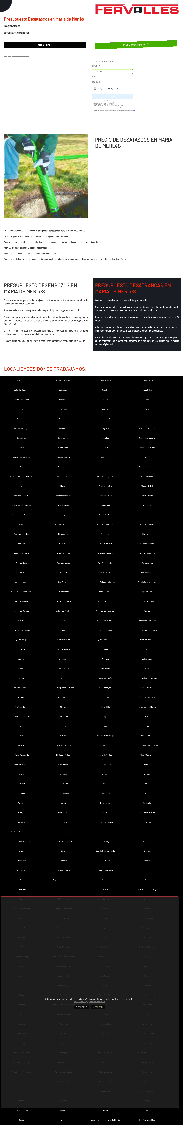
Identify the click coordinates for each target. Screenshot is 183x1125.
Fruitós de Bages (105, 630)
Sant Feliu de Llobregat (105, 582)
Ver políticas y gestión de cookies (89, 1001)
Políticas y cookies (147, 1120)
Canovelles (21, 438)
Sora (147, 1110)
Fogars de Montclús (63, 870)
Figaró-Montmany (21, 880)
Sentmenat (105, 793)
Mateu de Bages (63, 563)
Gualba (147, 851)
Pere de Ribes (21, 563)
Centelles (147, 832)
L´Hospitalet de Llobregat (147, 889)
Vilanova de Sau (105, 543)
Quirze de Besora (105, 639)
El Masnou (147, 822)
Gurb (63, 851)
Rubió (147, 457)
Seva (147, 716)
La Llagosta (63, 630)
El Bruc (147, 764)
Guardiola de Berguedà (105, 851)
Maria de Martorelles (147, 697)
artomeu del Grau (21, 620)
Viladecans (105, 505)
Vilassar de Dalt (147, 486)
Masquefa (105, 534)
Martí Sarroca (147, 563)
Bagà (147, 399)
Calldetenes (63, 447)
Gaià (147, 793)
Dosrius (21, 774)
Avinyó (63, 515)
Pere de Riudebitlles (147, 553)
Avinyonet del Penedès (21, 515)
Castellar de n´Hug (21, 534)
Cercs (105, 832)
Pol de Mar (21, 649)
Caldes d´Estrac (105, 515)
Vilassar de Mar (105, 419)
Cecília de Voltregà (63, 601)
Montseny (63, 419)
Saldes (63, 678)
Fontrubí (21, 803)
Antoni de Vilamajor (147, 467)
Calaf (21, 524)
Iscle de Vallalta (63, 457)
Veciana (21, 659)
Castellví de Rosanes (21, 841)
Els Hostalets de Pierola (21, 832)
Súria (147, 668)
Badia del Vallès (105, 486)
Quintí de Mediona (147, 639)
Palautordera (63, 591)
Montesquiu (63, 812)
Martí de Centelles (63, 572)
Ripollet (105, 467)
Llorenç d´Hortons (21, 582)
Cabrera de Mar (147, 495)
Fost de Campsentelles (147, 630)
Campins (105, 438)
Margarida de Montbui (21, 716)
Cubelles (63, 774)
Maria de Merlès (105, 755)
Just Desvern (63, 582)
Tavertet (21, 784)
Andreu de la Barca (63, 476)
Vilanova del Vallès (63, 495)
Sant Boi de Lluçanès (105, 611)
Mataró (63, 486)
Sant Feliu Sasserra (105, 553)
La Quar (21, 697)
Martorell (21, 543)
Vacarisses (105, 668)
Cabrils (21, 409)
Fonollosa (147, 860)
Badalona (147, 505)
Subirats (21, 678)
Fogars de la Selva (105, 870)
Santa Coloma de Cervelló (147, 745)
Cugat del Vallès (147, 591)
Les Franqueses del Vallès (63, 688)
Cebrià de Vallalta (63, 611)
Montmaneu (105, 803)
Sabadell (63, 620)
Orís (105, 726)
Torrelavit (21, 745)
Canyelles (105, 428)
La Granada (63, 889)
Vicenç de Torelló (147, 601)
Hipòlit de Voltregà (21, 553)
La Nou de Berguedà (21, 630)
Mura (147, 409)
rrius (21, 851)
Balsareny (63, 399)
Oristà (63, 726)
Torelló (105, 745)
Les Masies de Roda (21, 688)
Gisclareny (105, 860)
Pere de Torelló (147, 380)
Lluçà (63, 1120)
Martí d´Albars (105, 572)
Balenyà (105, 399)
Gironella (105, 880)
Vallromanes (63, 659)
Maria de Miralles (63, 755)
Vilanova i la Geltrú (21, 495)
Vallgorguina (147, 659)
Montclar (105, 812)
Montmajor (147, 803)
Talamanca (147, 784)
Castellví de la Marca (63, 841)
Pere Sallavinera (63, 649)
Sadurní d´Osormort (105, 620)
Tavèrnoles (63, 784)
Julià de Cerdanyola (21, 428)
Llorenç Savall (147, 572)
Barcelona (21, 380)
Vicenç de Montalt (21, 611)
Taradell (105, 784)
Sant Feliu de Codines (147, 582)
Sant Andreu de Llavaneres (21, 476)
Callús (21, 447)
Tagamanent (21, 793)
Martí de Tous (21, 572)
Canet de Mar (63, 438)
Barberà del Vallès (21, 399)
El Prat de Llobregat (63, 832)
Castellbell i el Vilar (63, 524)
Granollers (21, 860)
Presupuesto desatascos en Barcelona (18, 56)
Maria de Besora (63, 793)
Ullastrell (63, 707)
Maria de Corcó (21, 707)
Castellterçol (105, 841)
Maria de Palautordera (21, 755)
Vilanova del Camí (105, 495)
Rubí (21, 467)
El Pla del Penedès (105, 822)
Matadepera (63, 534)
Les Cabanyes (105, 688)
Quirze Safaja (21, 639)
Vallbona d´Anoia (63, 668)
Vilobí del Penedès (21, 764)
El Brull (147, 880)
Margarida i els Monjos (147, 707)
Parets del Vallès (21, 1110)
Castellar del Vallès (105, 524)
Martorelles (147, 534)
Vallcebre (21, 668)
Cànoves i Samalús (147, 428)
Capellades (147, 390)
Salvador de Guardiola (63, 380)
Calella (105, 447)
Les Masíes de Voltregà (147, 678)
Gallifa (105, 1110)
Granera (63, 860)
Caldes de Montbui (63, 553)
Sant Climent (63, 697)
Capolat (105, 390)
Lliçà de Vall (63, 764)
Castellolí (147, 841)
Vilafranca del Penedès (21, 505)
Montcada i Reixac (147, 812)
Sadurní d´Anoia (21, 601)
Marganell (63, 543)
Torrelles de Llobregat (105, 736)
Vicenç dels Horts (105, 601)
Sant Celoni (105, 697)
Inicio (5, 56)
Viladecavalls (63, 505)
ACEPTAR (97, 1007)
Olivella (63, 736)
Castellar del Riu (147, 524)
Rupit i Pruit (105, 457)
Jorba (63, 803)
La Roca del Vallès (147, 688)
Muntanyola (21, 419)
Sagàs (21, 1120)
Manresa (63, 409)
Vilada (105, 649)
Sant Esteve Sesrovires (21, 591)
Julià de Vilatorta (21, 390)
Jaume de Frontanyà (21, 457)
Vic (147, 649)
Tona (147, 419)
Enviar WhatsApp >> (134, 44)
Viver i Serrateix (147, 755)
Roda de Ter (63, 467)
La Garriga (105, 889)
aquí (134, 110)
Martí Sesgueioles (105, 563)
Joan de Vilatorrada (147, 447)
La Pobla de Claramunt (147, 620)
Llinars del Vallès (105, 678)
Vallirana (105, 659)
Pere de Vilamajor (105, 380)
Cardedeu (63, 390)
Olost (21, 736)
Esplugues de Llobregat (63, 880)
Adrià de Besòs (147, 476)
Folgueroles (21, 870)
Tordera (105, 774)
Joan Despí (63, 428)
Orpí (21, 726)
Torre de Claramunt (63, 745)
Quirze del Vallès (63, 639)
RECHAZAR (81, 1007)
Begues (63, 1110)
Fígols (147, 870)
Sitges (105, 716)
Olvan (147, 726)
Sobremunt (63, 716)
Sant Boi (147, 611)
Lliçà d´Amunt (105, 764)
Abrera (147, 774)
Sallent (21, 486)
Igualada (21, 822)
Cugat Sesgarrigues (105, 591)
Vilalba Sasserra (147, 543)
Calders (147, 515)
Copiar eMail (45, 44)
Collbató (63, 822)
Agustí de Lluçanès (105, 476)
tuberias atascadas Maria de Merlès (105, 1120)
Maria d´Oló (105, 707)
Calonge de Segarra (147, 438)
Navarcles (105, 409)
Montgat (21, 812)
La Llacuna (21, 889)
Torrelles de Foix (147, 736)
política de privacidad (112, 89)
